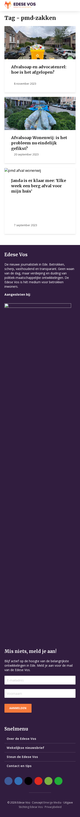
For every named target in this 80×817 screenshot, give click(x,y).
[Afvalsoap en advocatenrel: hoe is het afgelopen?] (40, 42)
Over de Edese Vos (21, 739)
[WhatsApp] (58, 781)
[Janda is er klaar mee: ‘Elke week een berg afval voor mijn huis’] (22, 170)
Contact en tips (19, 766)
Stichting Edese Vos (31, 807)
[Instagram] (28, 781)
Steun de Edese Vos (22, 757)
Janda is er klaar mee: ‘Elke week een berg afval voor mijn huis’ (38, 186)
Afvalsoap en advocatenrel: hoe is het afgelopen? (38, 69)
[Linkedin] (18, 781)
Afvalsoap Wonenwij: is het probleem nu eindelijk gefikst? (39, 143)
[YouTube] (38, 781)
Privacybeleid (53, 807)
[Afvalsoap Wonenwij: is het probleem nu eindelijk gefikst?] (40, 113)
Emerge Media (52, 802)
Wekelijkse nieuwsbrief (25, 748)
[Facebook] (8, 781)
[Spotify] (48, 781)
